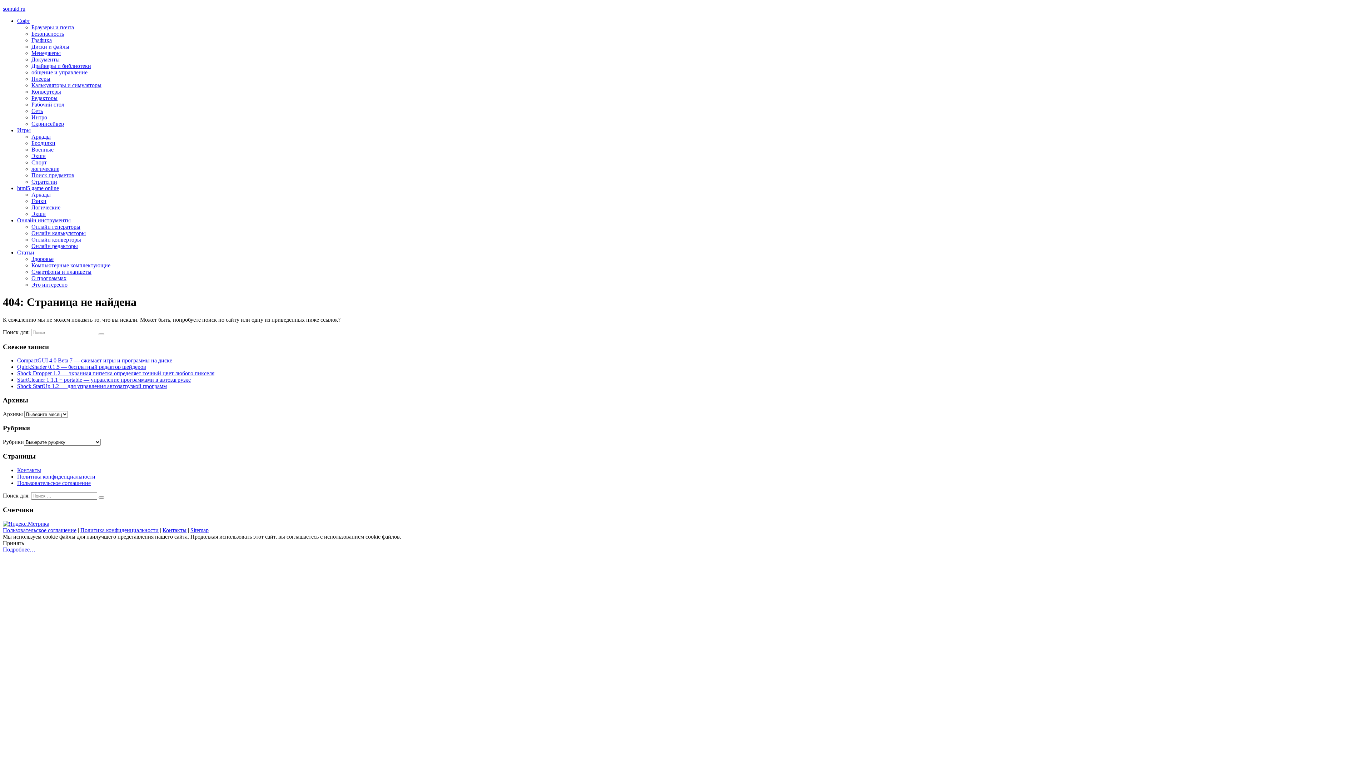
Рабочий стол (47, 105)
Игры (24, 130)
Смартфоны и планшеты (61, 272)
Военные (42, 150)
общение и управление (59, 72)
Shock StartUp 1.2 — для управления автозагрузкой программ (92, 386)
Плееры (40, 79)
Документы (45, 59)
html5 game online (38, 188)
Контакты (29, 470)
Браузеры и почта (52, 27)
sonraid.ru (14, 9)
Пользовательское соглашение (54, 483)
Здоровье (42, 259)
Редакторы (44, 98)
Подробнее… (19, 549)
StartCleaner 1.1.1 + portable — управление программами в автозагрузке (104, 380)
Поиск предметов (52, 175)
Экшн (38, 156)
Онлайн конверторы (56, 240)
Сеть (37, 111)
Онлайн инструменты (44, 220)
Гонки (38, 201)
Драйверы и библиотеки (61, 66)
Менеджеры (46, 53)
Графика (41, 40)
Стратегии (44, 182)
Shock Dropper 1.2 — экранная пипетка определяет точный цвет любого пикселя (115, 373)
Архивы (13, 414)
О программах (48, 278)
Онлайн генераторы (55, 227)
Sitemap (199, 530)
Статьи (25, 252)
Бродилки (43, 143)
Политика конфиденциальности (56, 477)
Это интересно (49, 285)
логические (45, 169)
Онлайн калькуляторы (58, 233)
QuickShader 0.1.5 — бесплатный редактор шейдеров (81, 367)
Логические (45, 207)
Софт (23, 21)
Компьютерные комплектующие (70, 265)
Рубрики (13, 442)
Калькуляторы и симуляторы (66, 85)
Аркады (41, 137)
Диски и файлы (50, 47)
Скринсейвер (47, 124)
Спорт (39, 162)
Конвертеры (46, 92)
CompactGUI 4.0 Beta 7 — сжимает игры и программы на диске (94, 360)
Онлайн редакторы (54, 246)
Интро (39, 117)
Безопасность (47, 34)
